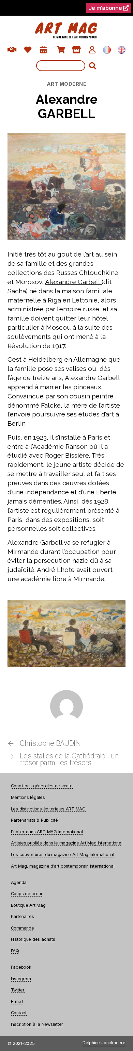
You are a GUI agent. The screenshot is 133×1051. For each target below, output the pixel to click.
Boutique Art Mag (28, 905)
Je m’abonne (106, 7)
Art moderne (67, 84)
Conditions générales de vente (42, 785)
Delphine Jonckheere (104, 1043)
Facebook (21, 967)
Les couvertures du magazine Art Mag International (62, 854)
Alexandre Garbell (73, 281)
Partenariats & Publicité (34, 820)
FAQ (15, 950)
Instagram (21, 978)
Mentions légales (28, 797)
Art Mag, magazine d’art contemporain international (63, 866)
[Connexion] (92, 50)
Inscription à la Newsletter (37, 1024)
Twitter (18, 989)
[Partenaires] (12, 50)
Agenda (19, 882)
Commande (22, 928)
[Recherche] (66, 65)
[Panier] (60, 50)
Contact (19, 1012)
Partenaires (22, 916)
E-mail (17, 1001)
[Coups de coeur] (27, 50)
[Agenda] (43, 50)
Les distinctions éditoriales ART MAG (48, 808)
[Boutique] (76, 50)
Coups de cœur (27, 893)
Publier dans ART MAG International (47, 831)
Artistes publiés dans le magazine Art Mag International (66, 842)
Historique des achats (33, 939)
